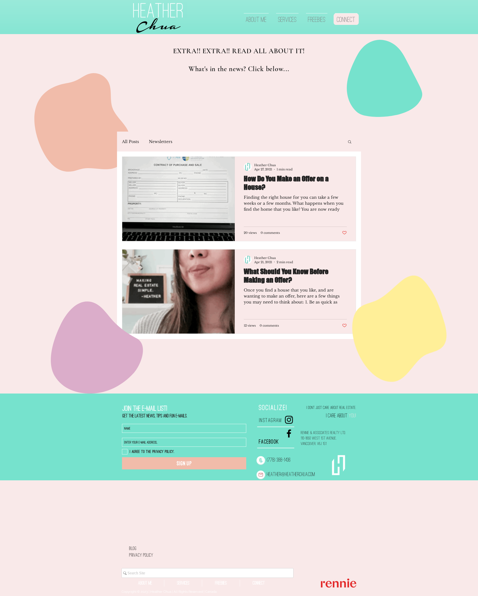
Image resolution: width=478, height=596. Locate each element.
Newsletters (160, 141)
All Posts (130, 141)
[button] (349, 142)
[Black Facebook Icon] (289, 433)
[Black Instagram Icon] (289, 419)
